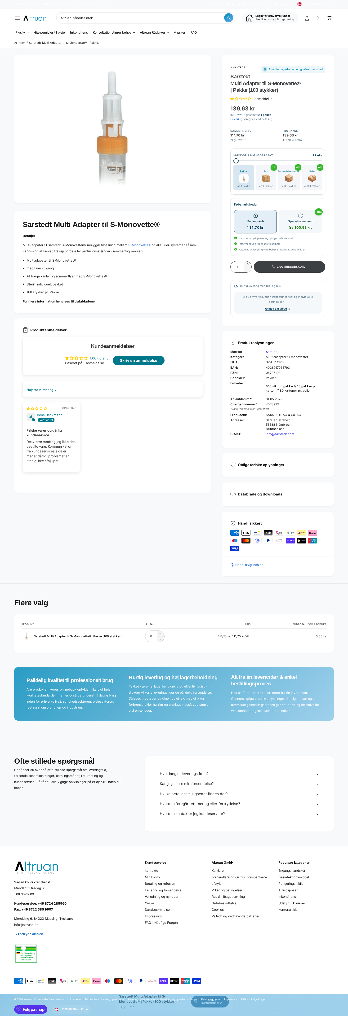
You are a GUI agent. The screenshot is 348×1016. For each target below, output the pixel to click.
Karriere (218, 870)
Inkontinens (287, 896)
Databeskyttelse (157, 909)
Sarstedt (237, 67)
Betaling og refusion (160, 883)
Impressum (153, 916)
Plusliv (20, 32)
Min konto (152, 877)
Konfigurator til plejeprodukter (250, 4)
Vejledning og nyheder (161, 896)
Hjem (22, 42)
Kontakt (217, 4)
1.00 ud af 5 (99, 358)
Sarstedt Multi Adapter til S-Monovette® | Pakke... (64, 42)
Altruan (28, 999)
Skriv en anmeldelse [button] (138, 360)
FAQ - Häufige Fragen (161, 922)
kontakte (151, 870)
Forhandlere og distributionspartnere (239, 877)
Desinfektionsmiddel (293, 877)
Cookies (218, 909)
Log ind (285, 4)
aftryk (216, 883)
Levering (236, 119)
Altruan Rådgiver (152, 32)
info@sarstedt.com (280, 434)
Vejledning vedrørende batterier (235, 916)
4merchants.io (57, 999)
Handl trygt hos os (249, 565)
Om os (150, 903)
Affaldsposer (288, 890)
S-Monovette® (139, 245)
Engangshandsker (291, 870)
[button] (17, 17)
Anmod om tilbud (276, 308)
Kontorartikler (288, 909)
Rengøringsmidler (291, 883)
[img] (37, 408)
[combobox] (145, 17)
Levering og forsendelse (163, 890)
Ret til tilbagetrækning (228, 896)
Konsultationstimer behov (112, 32)
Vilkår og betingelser (227, 890)
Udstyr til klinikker (291, 903)
